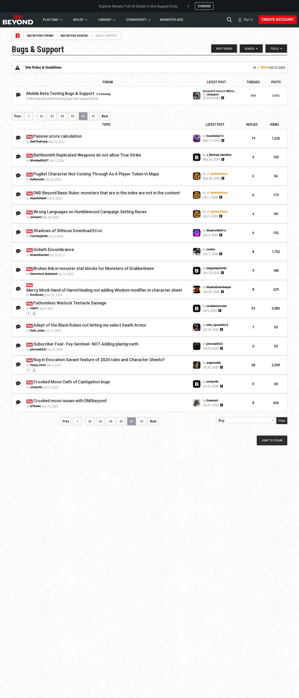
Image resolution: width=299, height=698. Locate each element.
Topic (106, 124)
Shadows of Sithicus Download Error (67, 230)
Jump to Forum (272, 440)
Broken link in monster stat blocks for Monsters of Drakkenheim (93, 268)
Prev (17, 116)
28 (253, 365)
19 (253, 138)
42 (41, 116)
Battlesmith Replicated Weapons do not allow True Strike (87, 155)
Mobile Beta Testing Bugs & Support (60, 93)
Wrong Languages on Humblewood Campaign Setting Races (89, 211)
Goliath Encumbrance (53, 249)
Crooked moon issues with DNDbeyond (69, 400)
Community (136, 19)
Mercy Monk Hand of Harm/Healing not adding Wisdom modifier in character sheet (104, 290)
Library (104, 19)
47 (93, 116)
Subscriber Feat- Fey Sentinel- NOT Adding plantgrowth (86, 344)
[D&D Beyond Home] (17, 19)
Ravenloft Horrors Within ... (220, 91)
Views (274, 124)
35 (253, 308)
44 (62, 116)
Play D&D (50, 19)
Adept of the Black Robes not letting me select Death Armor (89, 325)
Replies (252, 124)
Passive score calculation (57, 136)
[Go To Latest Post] (222, 97)
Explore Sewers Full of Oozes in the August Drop (138, 6)
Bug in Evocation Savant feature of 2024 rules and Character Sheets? (99, 359)
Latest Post (215, 124)
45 (72, 116)
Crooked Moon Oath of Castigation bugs (71, 381)
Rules (78, 19)
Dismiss (204, 6)
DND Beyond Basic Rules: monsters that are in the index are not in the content (106, 192)
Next (105, 116)
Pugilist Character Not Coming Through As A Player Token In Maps (96, 173)
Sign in (248, 19)
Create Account (277, 19)
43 (52, 116)
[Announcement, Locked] (17, 67)
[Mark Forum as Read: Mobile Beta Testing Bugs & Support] (18, 95)
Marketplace (171, 19)
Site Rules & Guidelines (43, 67)
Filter (281, 420)
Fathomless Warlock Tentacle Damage (69, 302)
